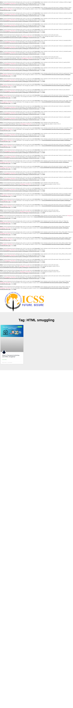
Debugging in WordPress (10, 3)
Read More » (4, 359)
